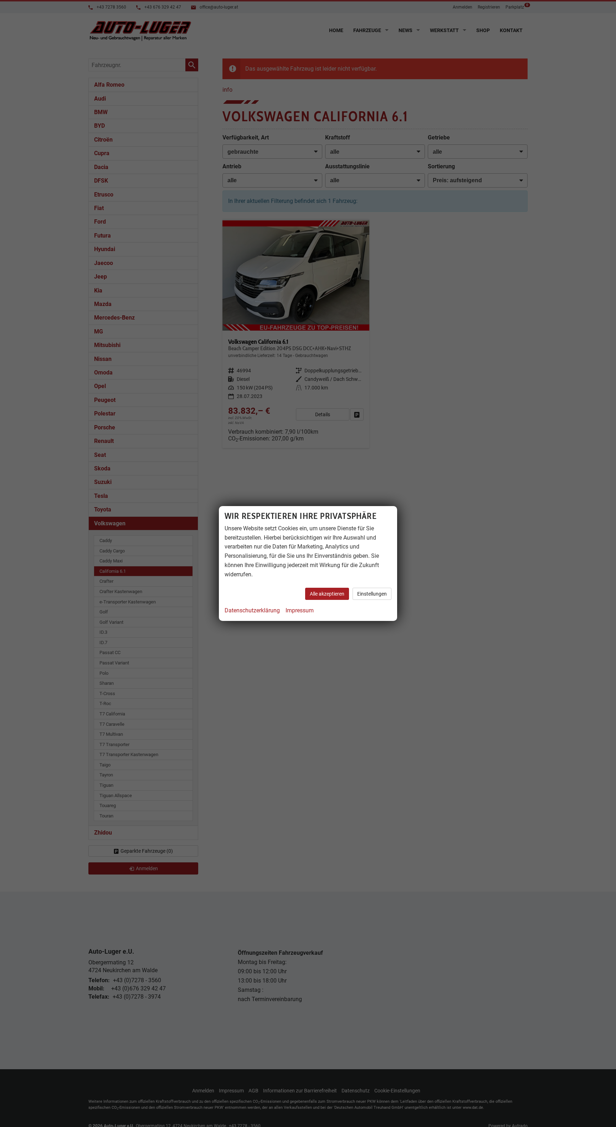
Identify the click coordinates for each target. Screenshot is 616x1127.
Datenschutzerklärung (252, 610)
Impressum (300, 610)
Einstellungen (372, 594)
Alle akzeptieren (327, 594)
